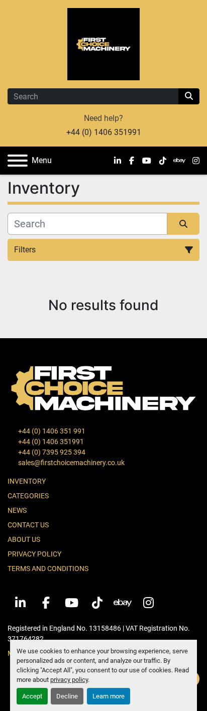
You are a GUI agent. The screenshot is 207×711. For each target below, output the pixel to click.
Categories (28, 496)
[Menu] (18, 161)
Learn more (108, 696)
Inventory (27, 481)
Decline (67, 696)
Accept (32, 696)
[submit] (188, 96)
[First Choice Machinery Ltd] (103, 387)
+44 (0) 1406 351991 (103, 132)
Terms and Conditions (48, 568)
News (17, 510)
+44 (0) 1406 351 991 (51, 431)
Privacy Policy (34, 554)
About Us (24, 539)
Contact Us (28, 525)
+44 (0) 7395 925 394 (51, 452)
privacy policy (69, 679)
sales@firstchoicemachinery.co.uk (71, 463)
